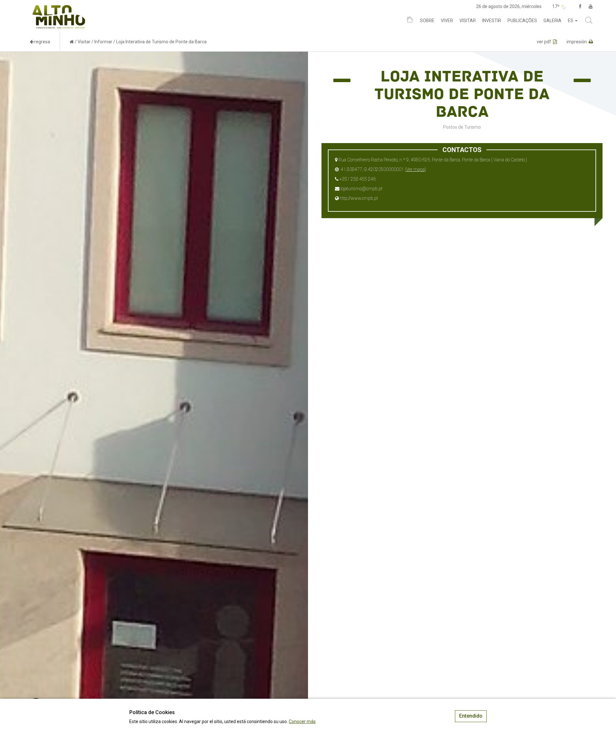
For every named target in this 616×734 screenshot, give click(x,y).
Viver (447, 20)
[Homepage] (410, 20)
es (571, 20)
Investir (491, 20)
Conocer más (302, 721)
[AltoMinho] (59, 8)
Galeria (552, 20)
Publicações (522, 20)
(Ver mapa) (415, 169)
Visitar (467, 20)
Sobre (427, 20)
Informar (103, 41)
